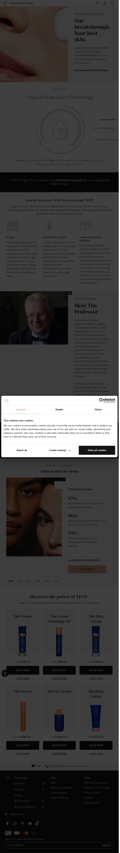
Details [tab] (59, 409)
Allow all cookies (97, 450)
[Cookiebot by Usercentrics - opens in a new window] (101, 400)
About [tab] (98, 409)
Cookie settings (57, 450)
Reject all (22, 450)
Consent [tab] (20, 409)
